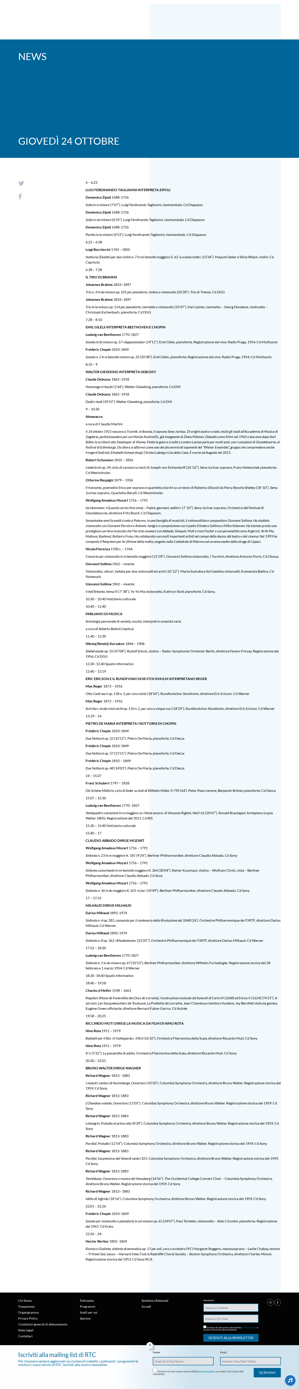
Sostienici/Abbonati (155, 1300)
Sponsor (85, 1318)
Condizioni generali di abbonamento (42, 1324)
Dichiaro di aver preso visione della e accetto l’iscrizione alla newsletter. (230, 1328)
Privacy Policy (28, 1318)
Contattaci (25, 1336)
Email (223, 1352)
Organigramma (28, 1312)
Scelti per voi (88, 1312)
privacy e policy (249, 1327)
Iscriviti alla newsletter (230, 1338)
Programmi (87, 1306)
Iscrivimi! (267, 1373)
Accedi (146, 1306)
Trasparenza (26, 1306)
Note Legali (25, 1330)
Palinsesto (87, 1300)
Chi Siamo (25, 1300)
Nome (156, 1352)
